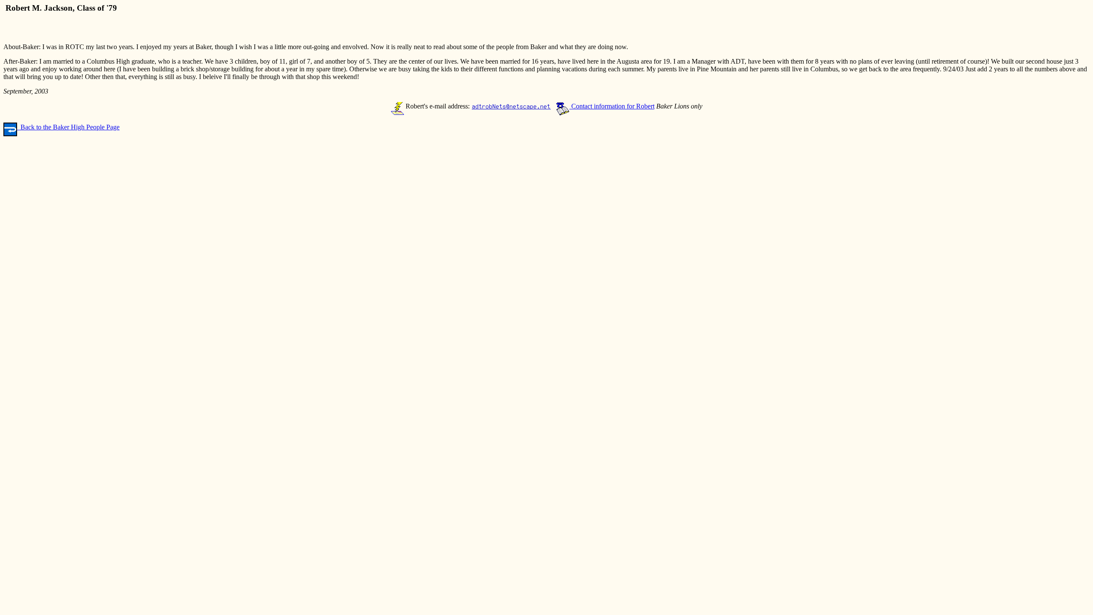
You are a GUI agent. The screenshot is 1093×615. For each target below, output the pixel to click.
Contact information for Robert (612, 106)
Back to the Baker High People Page (68, 127)
